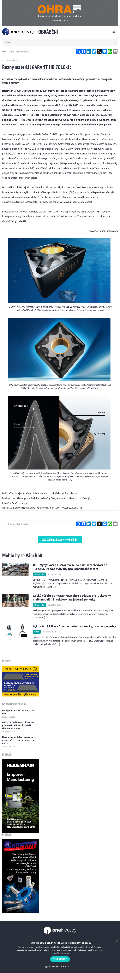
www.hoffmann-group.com (96, 124)
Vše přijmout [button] (60, 959)
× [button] (117, 941)
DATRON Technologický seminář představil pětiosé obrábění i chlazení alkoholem (18, 725)
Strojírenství (39, 574)
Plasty (36, 632)
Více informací (63, 953)
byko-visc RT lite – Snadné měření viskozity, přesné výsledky (74, 626)
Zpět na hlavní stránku (19, 51)
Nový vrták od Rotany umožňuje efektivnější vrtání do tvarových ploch (18, 740)
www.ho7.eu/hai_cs (72, 508)
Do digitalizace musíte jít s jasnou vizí (18, 712)
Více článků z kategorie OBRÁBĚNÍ (60, 539)
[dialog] (60, 955)
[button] (60, 966)
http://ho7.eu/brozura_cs (15, 503)
